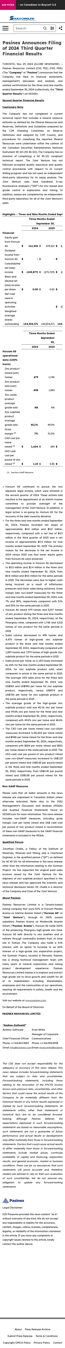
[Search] (45, 28)
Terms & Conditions (47, 1336)
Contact (57, 1342)
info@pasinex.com (20, 1047)
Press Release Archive (37, 1329)
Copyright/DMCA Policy (17, 1342)
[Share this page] (60, 28)
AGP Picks (8, 4)
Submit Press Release (20, 1336)
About (18, 1329)
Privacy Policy (42, 1342)
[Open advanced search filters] (52, 28)
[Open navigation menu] (5, 28)
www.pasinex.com (35, 1000)
